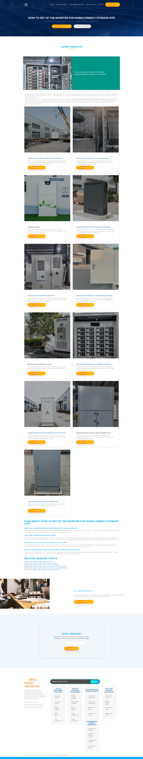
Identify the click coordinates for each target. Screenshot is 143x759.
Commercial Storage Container (91, 735)
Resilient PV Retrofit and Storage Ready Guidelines (93, 227)
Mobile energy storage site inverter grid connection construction (41, 564)
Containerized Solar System (91, 696)
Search (94, 681)
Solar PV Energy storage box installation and (43, 501)
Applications (91, 4)
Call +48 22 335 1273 (61, 26)
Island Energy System (108, 714)
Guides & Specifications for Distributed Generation (45, 158)
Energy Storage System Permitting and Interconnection (47, 433)
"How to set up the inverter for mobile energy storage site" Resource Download (90, 73)
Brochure (112, 4)
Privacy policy (64, 755)
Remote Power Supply (109, 708)
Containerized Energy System (92, 702)
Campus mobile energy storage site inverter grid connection (40, 563)
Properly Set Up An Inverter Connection (41, 295)
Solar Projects (61, 4)
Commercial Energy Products (92, 723)
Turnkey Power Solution (92, 714)
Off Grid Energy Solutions (109, 690)
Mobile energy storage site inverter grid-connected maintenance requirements (45, 566)
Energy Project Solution (91, 741)
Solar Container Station (56, 708)
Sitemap (56, 755)
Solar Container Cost (58, 719)
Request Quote (35, 167)
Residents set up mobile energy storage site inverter (38, 561)
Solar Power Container (57, 702)
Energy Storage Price (74, 714)
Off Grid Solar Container (108, 696)
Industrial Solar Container (92, 729)
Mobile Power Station (91, 708)
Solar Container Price (56, 714)
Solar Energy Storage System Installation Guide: (92, 158)
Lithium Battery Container (75, 702)
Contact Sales (81, 26)
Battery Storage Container (73, 696)
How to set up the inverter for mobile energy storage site (75, 21)
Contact (101, 4)
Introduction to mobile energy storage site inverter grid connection (42, 569)
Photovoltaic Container (57, 696)
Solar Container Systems (58, 690)
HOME (48, 21)
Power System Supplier (91, 746)
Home (51, 4)
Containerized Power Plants (92, 690)
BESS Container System (73, 708)
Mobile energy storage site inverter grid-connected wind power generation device (46, 568)
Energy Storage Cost (74, 719)
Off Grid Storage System (107, 702)
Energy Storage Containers (75, 690)
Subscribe (70, 648)
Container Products (76, 4)
